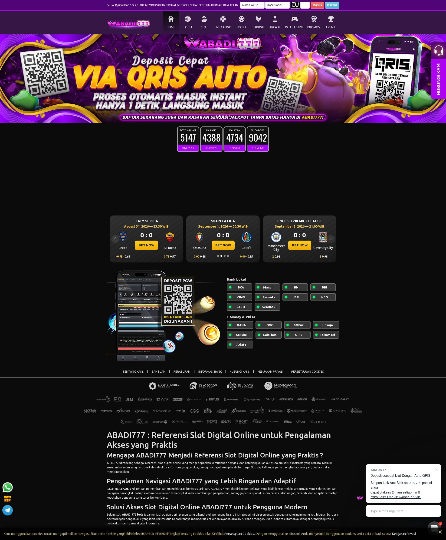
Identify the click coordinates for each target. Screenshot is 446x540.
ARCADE (275, 27)
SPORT (241, 27)
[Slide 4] (226, 116)
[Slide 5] (229, 116)
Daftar (332, 5)
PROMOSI (314, 27)
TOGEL (188, 27)
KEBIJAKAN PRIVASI (270, 371)
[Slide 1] (216, 116)
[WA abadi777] (7, 488)
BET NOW (146, 245)
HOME (171, 27)
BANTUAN (158, 371)
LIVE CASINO (223, 27)
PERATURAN (182, 371)
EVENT (330, 27)
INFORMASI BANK (210, 371)
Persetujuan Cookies (239, 534)
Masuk (317, 5)
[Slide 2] (220, 116)
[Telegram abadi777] (7, 511)
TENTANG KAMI (133, 371)
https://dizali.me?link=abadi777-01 (396, 496)
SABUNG (258, 27)
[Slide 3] (223, 116)
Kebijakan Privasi (404, 534)
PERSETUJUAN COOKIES (307, 371)
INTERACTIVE (294, 27)
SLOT (204, 27)
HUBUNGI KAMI (239, 371)
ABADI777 (113, 462)
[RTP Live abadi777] (7, 499)
